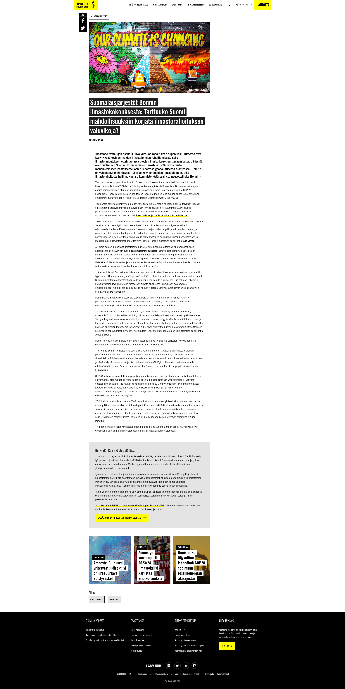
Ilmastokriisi (96, 599)
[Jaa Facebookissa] (83, 20)
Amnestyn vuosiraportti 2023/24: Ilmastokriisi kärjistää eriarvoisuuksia (150, 565)
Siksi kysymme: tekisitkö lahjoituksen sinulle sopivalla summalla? (129, 505)
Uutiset (142, 547)
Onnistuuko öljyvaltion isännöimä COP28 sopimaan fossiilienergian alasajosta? (191, 565)
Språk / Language (244, 4)
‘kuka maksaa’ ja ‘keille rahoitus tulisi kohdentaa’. (162, 215)
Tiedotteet (99, 557)
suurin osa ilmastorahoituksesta (140, 250)
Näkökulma (183, 547)
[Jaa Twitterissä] (83, 28)
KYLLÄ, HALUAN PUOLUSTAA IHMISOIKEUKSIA (119, 517)
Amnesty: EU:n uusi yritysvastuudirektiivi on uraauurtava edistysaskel (110, 570)
